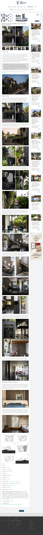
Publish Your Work (30, 6)
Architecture (9, 6)
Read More (39, 41)
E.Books (25, 6)
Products (21, 6)
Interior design (14, 6)
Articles (18, 6)
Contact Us (31, 525)
